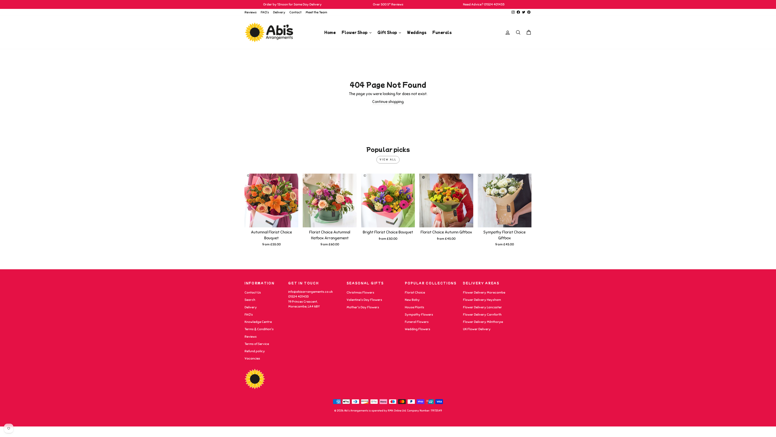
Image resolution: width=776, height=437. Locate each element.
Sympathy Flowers (419, 315)
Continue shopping (388, 101)
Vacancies (252, 358)
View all (388, 159)
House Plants (414, 307)
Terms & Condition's (259, 329)
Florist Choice (415, 293)
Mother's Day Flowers (363, 307)
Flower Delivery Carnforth (482, 315)
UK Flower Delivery (477, 329)
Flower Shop (355, 32)
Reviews (251, 12)
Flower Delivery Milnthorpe (483, 322)
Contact (295, 12)
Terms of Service (257, 344)
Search (250, 300)
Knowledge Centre (258, 322)
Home (330, 32)
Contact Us (253, 293)
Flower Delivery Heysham (482, 300)
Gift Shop (387, 32)
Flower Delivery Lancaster (482, 307)
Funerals (442, 32)
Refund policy (255, 351)
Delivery (279, 12)
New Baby (412, 300)
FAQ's (265, 12)
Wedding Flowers (417, 329)
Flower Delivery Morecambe (484, 293)
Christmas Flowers (360, 293)
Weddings (416, 32)
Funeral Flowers (417, 322)
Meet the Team (316, 12)
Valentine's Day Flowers (364, 300)
